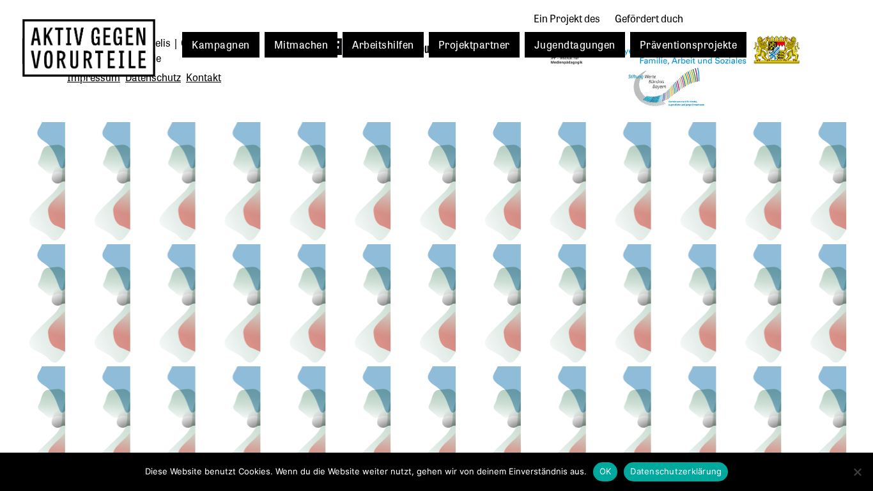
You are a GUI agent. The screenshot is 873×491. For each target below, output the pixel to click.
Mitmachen (301, 44)
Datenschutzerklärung (676, 471)
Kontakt (203, 76)
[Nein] (857, 471)
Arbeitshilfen (383, 44)
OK (605, 471)
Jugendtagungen (574, 44)
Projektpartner (474, 44)
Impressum (93, 76)
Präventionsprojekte (689, 44)
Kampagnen (221, 44)
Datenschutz (153, 76)
